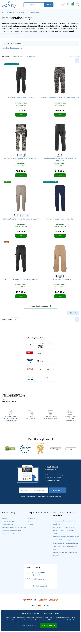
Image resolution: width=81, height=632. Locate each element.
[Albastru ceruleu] (23, 215)
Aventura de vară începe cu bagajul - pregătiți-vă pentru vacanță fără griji (65, 546)
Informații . (40, 496)
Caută (48, 5)
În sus (73, 313)
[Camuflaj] (17, 155)
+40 (38, 572)
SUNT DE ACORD (48, 626)
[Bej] (60, 276)
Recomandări (6, 56)
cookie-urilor (71, 617)
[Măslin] (63, 276)
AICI (35, 625)
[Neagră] (58, 155)
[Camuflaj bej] (21, 155)
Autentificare (57, 490)
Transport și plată (8, 524)
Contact (4, 518)
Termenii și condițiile (9, 521)
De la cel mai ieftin (17, 56)
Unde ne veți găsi (42, 586)
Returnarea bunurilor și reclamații (14, 528)
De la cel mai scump (30, 56)
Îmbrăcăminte (11, 12)
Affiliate (30, 524)
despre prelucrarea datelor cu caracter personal (44, 496)
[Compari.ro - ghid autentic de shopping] (10, 449)
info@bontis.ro (38, 579)
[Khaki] (61, 155)
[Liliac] (17, 215)
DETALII (21, 114)
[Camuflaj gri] (24, 155)
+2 (27, 215)
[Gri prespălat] (20, 215)
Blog (29, 521)
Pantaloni (22, 12)
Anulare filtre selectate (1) (12, 48)
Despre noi (31, 518)
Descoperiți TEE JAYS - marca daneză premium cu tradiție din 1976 (64, 530)
